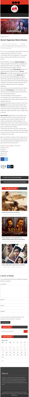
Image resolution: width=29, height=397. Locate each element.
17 (2, 352)
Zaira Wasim (9, 48)
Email (2, 305)
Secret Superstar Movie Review (21, 46)
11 (6, 350)
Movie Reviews (4, 20)
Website (3, 311)
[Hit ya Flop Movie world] (2, 15)
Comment (4, 284)
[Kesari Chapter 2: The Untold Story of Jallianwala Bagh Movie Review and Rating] (14, 226)
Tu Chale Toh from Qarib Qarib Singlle (12, 177)
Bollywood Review (10, 45)
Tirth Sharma (3, 48)
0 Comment (22, 44)
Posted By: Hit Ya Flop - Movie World (9, 44)
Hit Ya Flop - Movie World (15, 214)
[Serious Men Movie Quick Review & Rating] (14, 253)
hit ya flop (16, 45)
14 (17, 350)
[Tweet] (11, 166)
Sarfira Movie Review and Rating (10, 212)
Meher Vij (21, 45)
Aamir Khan (4, 45)
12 (10, 350)
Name (3, 299)
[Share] (8, 166)
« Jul (2, 360)
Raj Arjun (6, 46)
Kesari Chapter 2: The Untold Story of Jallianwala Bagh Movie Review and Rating (13, 238)
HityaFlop (7, 146)
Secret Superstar (11, 46)
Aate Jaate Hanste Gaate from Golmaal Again (15, 182)
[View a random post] (26, 15)
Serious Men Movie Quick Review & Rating (13, 265)
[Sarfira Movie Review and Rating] (14, 201)
